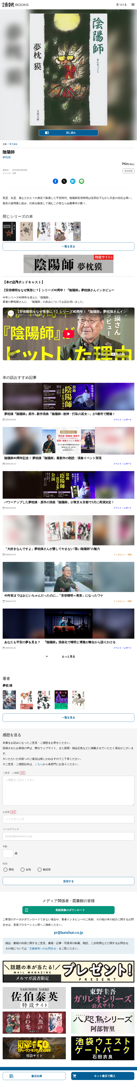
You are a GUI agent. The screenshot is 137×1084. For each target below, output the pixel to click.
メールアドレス (11, 829)
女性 (28, 869)
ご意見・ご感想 (11, 773)
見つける (121, 4)
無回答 (47, 869)
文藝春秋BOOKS (14, 5)
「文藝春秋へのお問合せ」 (43, 948)
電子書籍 (13, 144)
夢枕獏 (7, 157)
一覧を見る (68, 246)
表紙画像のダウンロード (70, 910)
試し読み (71, 133)
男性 (11, 869)
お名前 (6, 812)
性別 (5, 864)
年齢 (5, 846)
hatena (73, 181)
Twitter (64, 181)
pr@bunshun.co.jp (68, 932)
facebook (55, 181)
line (81, 181)
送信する (68, 881)
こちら (39, 764)
